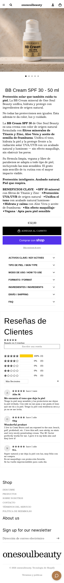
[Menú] (4, 5)
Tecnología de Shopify (43, 567)
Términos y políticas (32, 574)
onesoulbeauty (24, 567)
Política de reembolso (17, 511)
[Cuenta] (52, 4)
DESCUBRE (9, 489)
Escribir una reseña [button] (32, 346)
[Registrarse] (57, 538)
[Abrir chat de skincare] (56, 575)
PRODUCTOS (9, 494)
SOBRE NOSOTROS (13, 498)
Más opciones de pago (32, 247)
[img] (18, 391)
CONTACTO (9, 502)
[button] (11, 355)
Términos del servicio (17, 506)
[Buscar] (10, 4)
